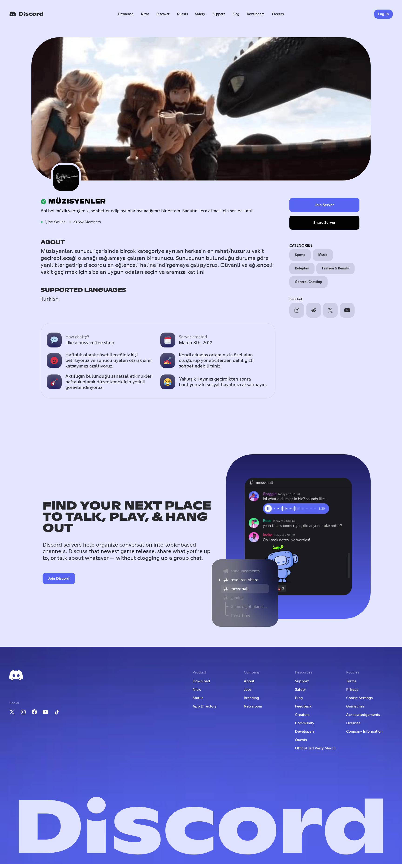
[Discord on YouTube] (45, 712)
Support (219, 14)
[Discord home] (26, 14)
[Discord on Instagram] (23, 712)
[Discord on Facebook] (34, 712)
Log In (383, 14)
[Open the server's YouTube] (347, 310)
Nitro (145, 14)
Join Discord (58, 578)
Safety (200, 14)
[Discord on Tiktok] (57, 712)
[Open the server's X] (330, 310)
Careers (278, 14)
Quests (182, 14)
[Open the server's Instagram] (296, 310)
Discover (163, 14)
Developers (256, 14)
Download (126, 14)
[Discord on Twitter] (12, 712)
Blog (235, 14)
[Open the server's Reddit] (313, 310)
